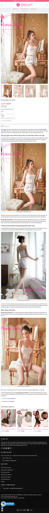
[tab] (2, 126)
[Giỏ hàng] (47, 5)
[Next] (45, 49)
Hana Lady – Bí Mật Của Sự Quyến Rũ (12, 488)
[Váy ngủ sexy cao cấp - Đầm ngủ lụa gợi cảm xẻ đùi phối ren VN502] (40, 418)
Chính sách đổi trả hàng (6, 467)
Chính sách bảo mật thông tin (7, 470)
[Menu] (1, 4)
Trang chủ (15, 9)
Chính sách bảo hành (5, 472)
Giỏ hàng (2, 481)
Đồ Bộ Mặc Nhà (24, 9)
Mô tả (2, 126)
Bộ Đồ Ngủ (34, 9)
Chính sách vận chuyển (5, 477)
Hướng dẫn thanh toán (5, 479)
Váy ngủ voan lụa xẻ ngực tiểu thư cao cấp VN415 (10, 429)
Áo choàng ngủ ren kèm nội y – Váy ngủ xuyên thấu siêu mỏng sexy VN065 (31, 429)
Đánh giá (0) (6, 126)
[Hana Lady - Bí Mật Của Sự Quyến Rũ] (24, 4)
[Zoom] (2, 82)
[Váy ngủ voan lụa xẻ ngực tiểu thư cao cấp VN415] (8, 418)
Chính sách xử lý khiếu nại (6, 474)
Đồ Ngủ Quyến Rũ (8, 118)
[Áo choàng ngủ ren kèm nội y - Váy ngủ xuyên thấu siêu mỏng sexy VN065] (24, 418)
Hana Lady (25, 394)
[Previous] (3, 49)
